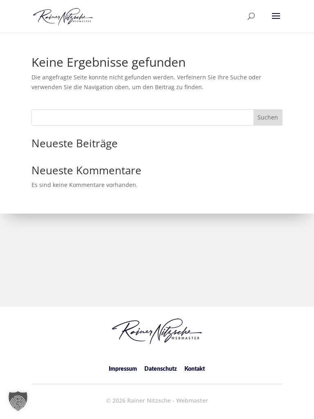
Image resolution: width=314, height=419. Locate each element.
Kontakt (194, 369)
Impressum (123, 369)
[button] (276, 21)
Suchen (268, 117)
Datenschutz (160, 369)
